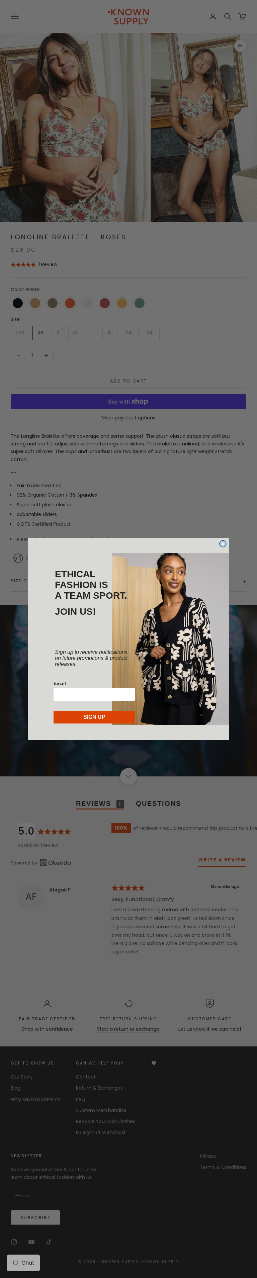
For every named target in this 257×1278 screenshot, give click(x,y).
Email (60, 683)
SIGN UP (94, 717)
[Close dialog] (223, 543)
